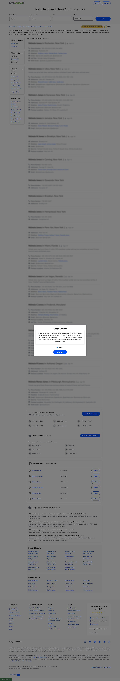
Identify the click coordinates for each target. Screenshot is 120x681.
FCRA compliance (66, 337)
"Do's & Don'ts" (46, 340)
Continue (60, 352)
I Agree (60, 347)
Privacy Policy (66, 333)
